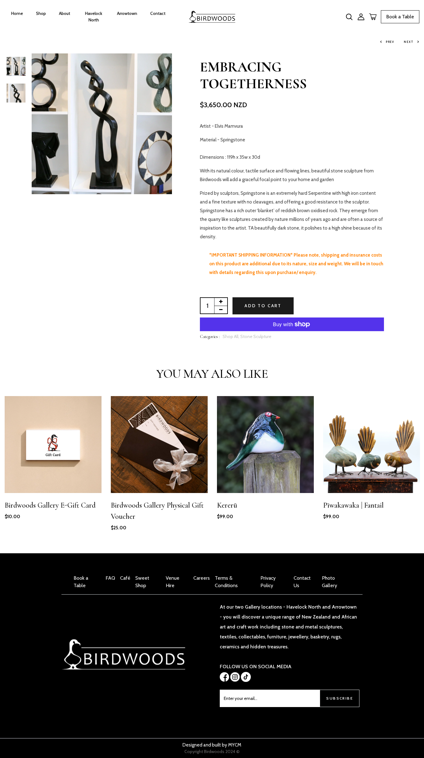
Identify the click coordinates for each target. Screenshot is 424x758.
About (64, 13)
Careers (201, 578)
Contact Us (302, 581)
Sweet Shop (142, 581)
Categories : (210, 336)
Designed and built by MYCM (212, 745)
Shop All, (231, 336)
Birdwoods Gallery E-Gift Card (50, 505)
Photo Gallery (329, 581)
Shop (41, 13)
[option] (16, 66)
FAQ (110, 578)
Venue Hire (172, 581)
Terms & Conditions (226, 581)
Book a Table (400, 17)
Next (409, 41)
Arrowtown (127, 13)
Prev (390, 41)
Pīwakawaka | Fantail (353, 505)
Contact (157, 13)
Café (125, 578)
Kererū (227, 505)
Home (17, 13)
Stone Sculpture (255, 336)
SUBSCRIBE (339, 698)
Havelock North (93, 17)
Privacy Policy (268, 581)
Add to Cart (263, 305)
